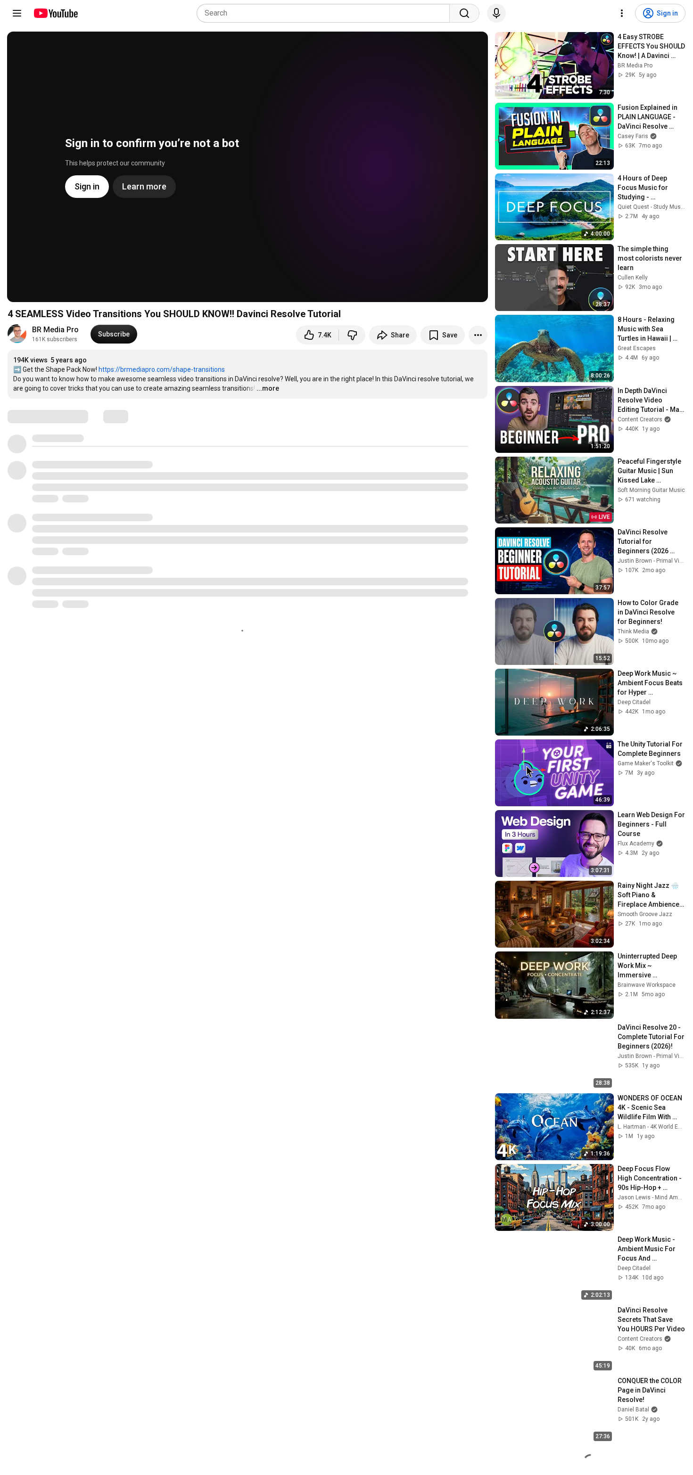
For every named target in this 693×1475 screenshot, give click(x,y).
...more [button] (267, 388)
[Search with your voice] (496, 13)
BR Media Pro (55, 329)
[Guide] (17, 13)
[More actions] (478, 335)
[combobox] (326, 13)
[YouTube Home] (55, 13)
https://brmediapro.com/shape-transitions (162, 369)
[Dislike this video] (352, 335)
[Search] (464, 13)
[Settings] (621, 13)
